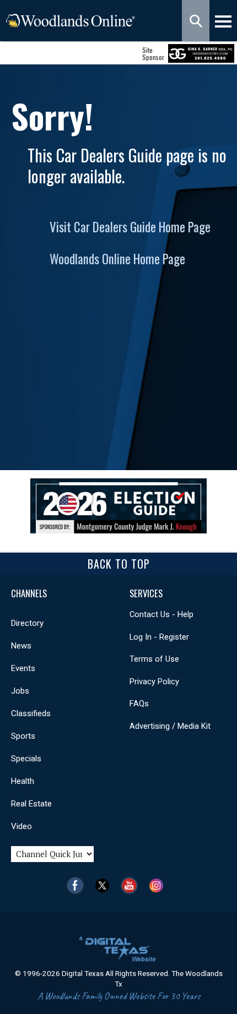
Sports (23, 736)
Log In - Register (159, 637)
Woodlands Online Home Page (117, 258)
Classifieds (31, 713)
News (21, 646)
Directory (27, 623)
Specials (26, 759)
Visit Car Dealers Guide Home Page (130, 226)
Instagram (159, 885)
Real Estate (31, 804)
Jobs (20, 691)
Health (22, 781)
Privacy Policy (154, 681)
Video (21, 826)
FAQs (139, 703)
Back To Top (119, 563)
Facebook (78, 885)
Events (23, 668)
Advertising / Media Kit (170, 726)
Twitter (105, 885)
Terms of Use (154, 659)
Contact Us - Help (161, 614)
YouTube (132, 885)
